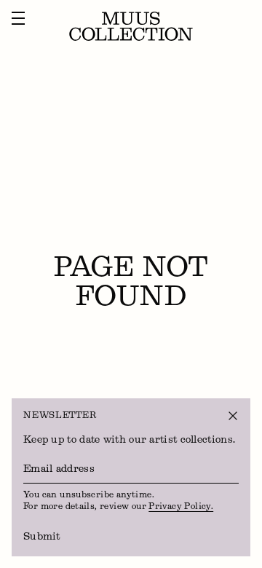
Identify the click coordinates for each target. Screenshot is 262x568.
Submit (41, 537)
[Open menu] (18, 18)
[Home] (131, 26)
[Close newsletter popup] (233, 416)
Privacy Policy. (180, 506)
